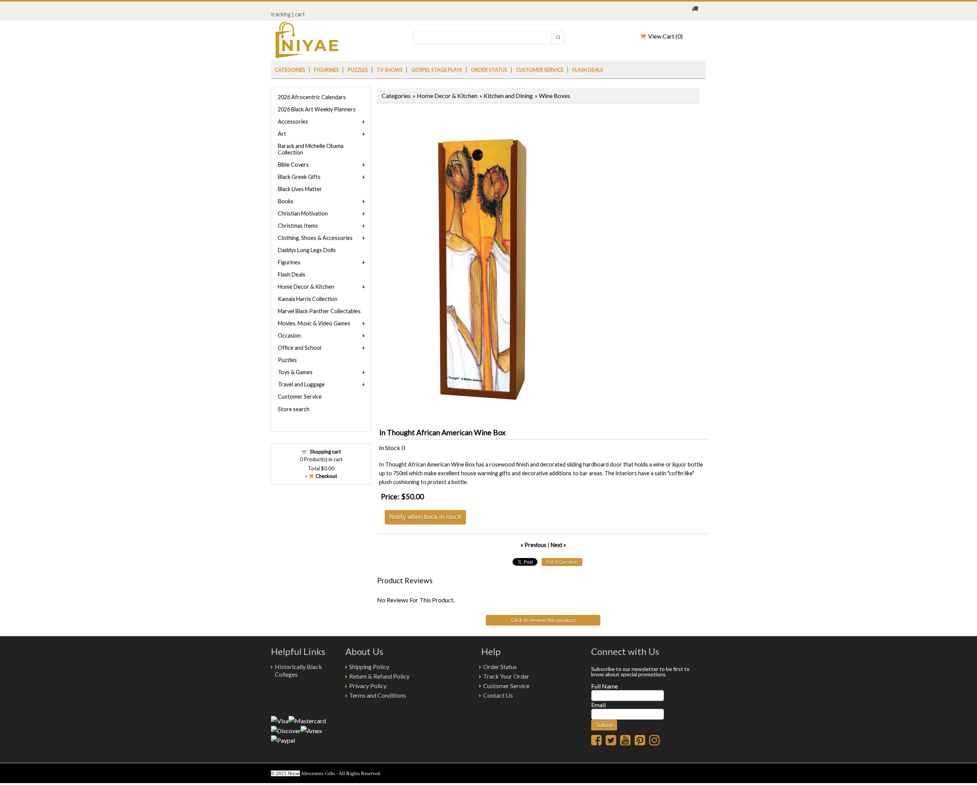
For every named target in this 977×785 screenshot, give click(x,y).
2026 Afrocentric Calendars (312, 97)
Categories (290, 70)
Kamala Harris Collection (307, 299)
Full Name (604, 686)
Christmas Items (298, 225)
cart (300, 14)
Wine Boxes (554, 95)
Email (598, 704)
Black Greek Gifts (299, 177)
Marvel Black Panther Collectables (319, 311)
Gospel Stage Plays (436, 70)
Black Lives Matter (300, 189)
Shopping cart (325, 452)
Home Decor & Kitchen (447, 95)
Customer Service (540, 70)
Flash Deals (587, 70)
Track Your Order (506, 676)
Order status (489, 70)
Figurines (326, 70)
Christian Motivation (303, 213)
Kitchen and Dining (508, 95)
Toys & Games (295, 372)
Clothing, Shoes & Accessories (315, 238)
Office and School (299, 347)
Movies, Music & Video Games (314, 323)
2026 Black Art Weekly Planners (317, 109)
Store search (294, 409)
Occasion (289, 335)
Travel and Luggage (301, 384)
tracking (281, 14)
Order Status (500, 666)
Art (282, 133)
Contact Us (498, 695)
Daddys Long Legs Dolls (307, 250)
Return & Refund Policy (379, 676)
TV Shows (390, 70)
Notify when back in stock (425, 516)
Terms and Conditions (377, 695)
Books (285, 201)
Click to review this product (543, 620)
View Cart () (664, 36)
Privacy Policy (368, 685)
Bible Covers (293, 164)
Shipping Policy (369, 666)
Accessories (293, 121)
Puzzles (358, 70)
